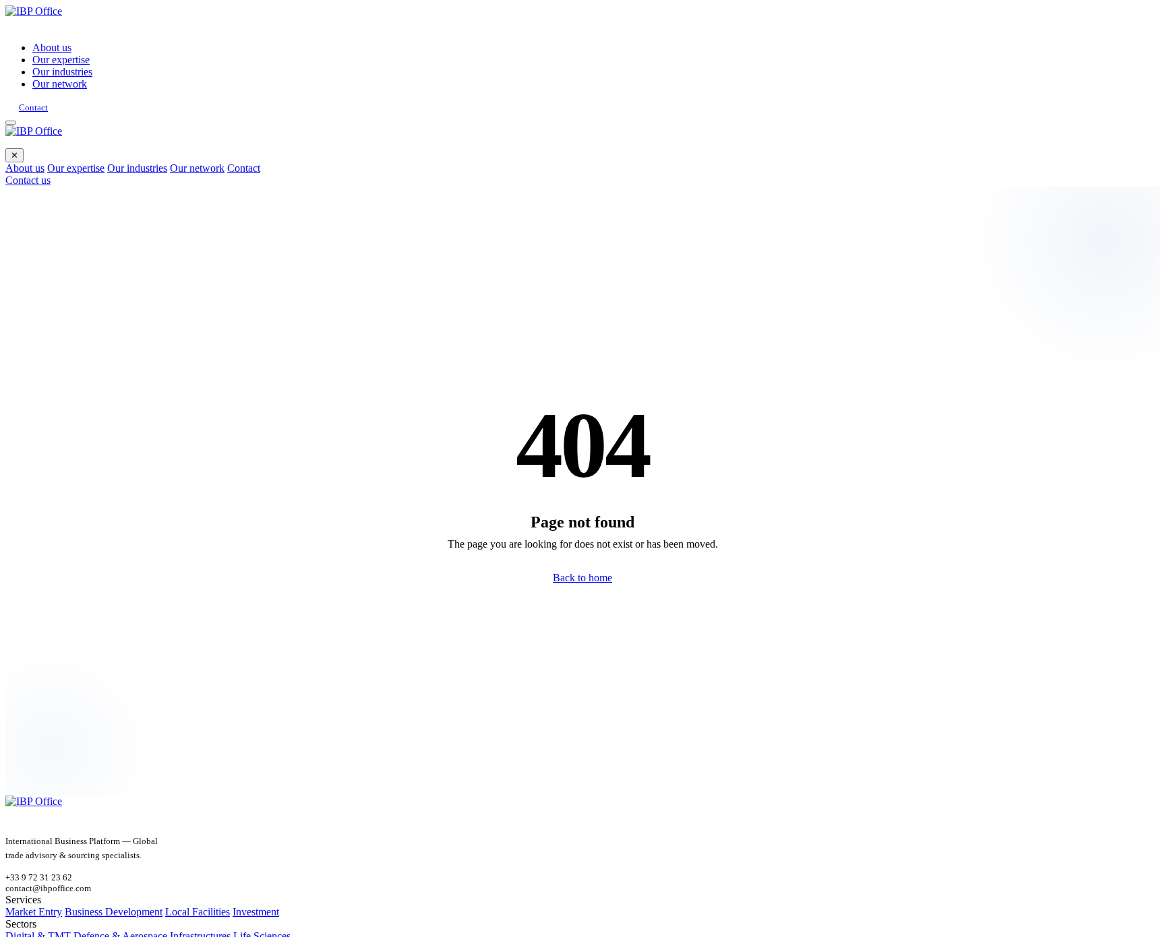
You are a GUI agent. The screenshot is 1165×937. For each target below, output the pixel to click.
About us (51, 47)
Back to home (582, 577)
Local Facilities (197, 911)
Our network (59, 84)
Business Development (113, 911)
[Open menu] (10, 123)
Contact (33, 107)
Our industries (62, 71)
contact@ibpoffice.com (48, 888)
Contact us (28, 180)
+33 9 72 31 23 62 (38, 877)
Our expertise (61, 59)
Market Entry (33, 911)
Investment (256, 911)
